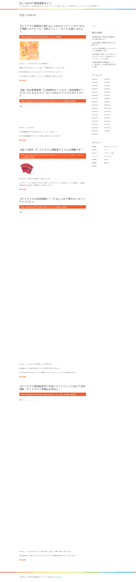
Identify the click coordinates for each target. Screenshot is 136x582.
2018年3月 (95, 105)
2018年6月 (107, 98)
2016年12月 (95, 127)
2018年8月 (107, 95)
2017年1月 (107, 124)
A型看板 (94, 146)
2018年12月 (107, 92)
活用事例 (94, 163)
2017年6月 (95, 118)
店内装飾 (58, 37)
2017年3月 (107, 121)
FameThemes (58, 577)
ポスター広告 (59, 394)
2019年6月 (107, 85)
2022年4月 (95, 82)
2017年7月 (107, 115)
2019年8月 (95, 85)
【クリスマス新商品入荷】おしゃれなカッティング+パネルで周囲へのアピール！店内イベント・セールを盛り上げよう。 (52, 29)
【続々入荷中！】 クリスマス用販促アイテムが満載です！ (51, 149)
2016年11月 (107, 127)
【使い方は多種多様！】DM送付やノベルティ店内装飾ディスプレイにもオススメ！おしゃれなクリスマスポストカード (51, 93)
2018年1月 (95, 108)
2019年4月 (95, 89)
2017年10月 (107, 111)
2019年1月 (95, 92)
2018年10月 (95, 95)
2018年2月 (107, 105)
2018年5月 (95, 102)
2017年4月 (95, 121)
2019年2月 (107, 89)
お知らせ (72, 155)
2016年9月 (107, 131)
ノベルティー (95, 156)
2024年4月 (107, 79)
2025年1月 (95, 79)
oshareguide (29, 37)
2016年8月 (95, 134)
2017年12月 (107, 108)
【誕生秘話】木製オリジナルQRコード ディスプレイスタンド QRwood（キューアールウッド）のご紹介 (104, 56)
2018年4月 (107, 102)
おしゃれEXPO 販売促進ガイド (35, 3)
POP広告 (94, 150)
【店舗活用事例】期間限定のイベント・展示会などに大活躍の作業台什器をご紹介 (103, 64)
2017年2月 (95, 124)
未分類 (106, 159)
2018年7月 (95, 98)
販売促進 (72, 101)
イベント (52, 37)
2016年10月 (95, 131)
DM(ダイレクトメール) (56, 101)
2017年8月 (95, 115)
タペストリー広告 (109, 153)
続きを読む (23, 80)
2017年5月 (107, 118)
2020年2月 (107, 82)
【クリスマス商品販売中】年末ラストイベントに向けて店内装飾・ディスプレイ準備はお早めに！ (52, 387)
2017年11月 (95, 111)
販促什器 (106, 163)
